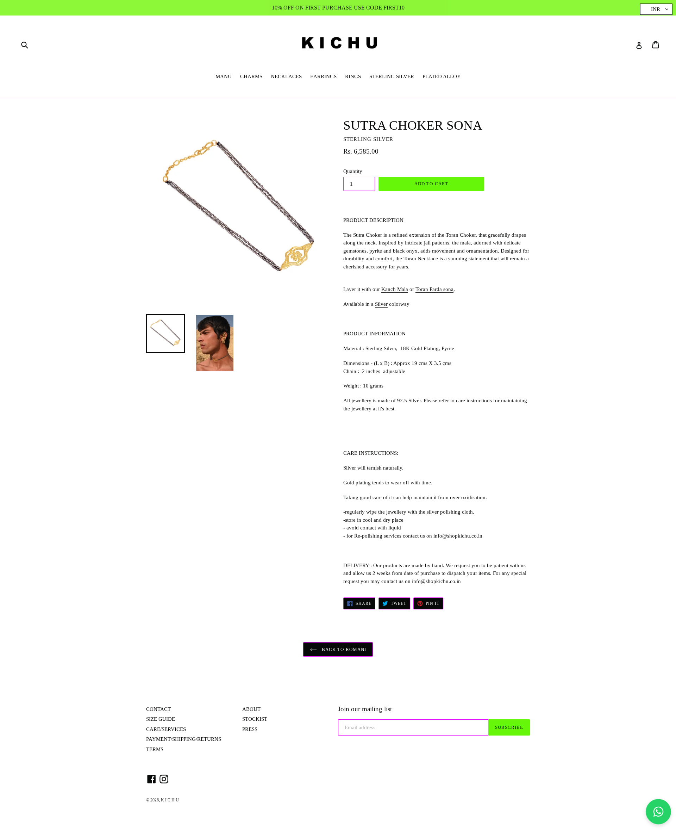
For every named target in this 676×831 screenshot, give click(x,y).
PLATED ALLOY (442, 76)
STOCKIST (254, 719)
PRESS (249, 729)
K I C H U (170, 800)
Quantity (352, 171)
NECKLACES (286, 76)
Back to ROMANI (343, 649)
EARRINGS (323, 76)
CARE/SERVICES (166, 729)
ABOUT (251, 709)
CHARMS (251, 76)
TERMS (154, 749)
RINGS (353, 76)
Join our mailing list (365, 709)
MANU (223, 76)
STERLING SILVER (391, 76)
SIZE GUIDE (160, 719)
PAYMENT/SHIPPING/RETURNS (183, 739)
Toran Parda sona (434, 289)
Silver (381, 304)
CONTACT (158, 709)
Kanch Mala (394, 289)
